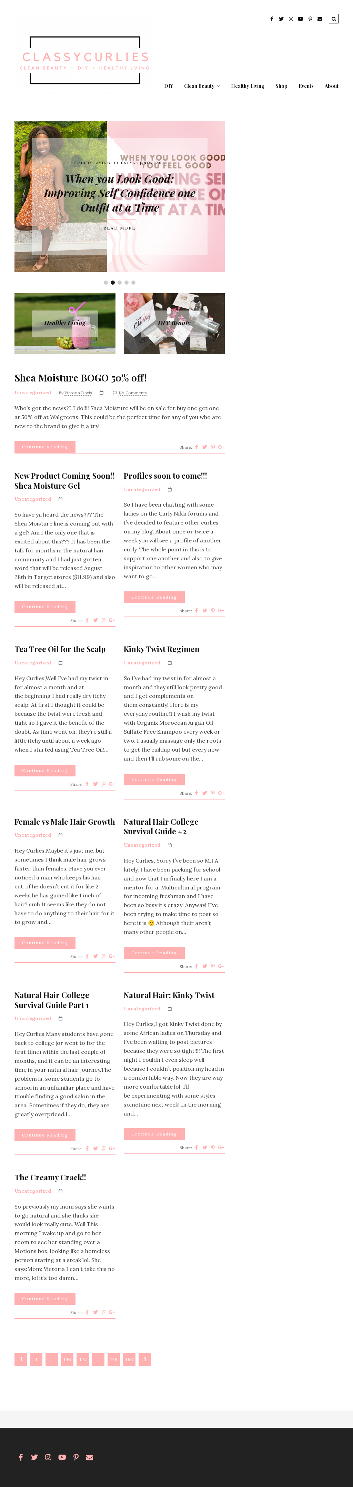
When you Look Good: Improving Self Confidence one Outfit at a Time (119, 192)
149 (114, 1359)
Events (306, 86)
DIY (168, 86)
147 (83, 1359)
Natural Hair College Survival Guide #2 (161, 826)
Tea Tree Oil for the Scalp (59, 649)
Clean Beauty (199, 86)
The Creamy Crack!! (50, 1177)
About (332, 86)
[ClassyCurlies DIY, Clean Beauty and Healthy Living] (83, 88)
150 (129, 1359)
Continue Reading (45, 446)
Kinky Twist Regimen (162, 649)
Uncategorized (32, 392)
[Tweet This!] (204, 447)
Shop (281, 86)
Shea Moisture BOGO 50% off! (80, 377)
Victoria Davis (78, 392)
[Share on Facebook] (196, 447)
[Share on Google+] (221, 447)
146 (67, 1359)
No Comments (133, 392)
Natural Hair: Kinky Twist (169, 995)
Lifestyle (126, 163)
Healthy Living (247, 86)
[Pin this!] (213, 447)
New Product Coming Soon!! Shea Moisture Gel (64, 480)
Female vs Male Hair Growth (64, 822)
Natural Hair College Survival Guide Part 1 (51, 1000)
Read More (119, 228)
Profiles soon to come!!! (165, 476)
